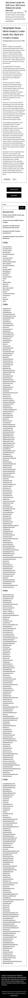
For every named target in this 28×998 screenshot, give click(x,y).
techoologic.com (7, 523)
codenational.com (7, 568)
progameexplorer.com (9, 570)
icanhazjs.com (6, 744)
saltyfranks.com (7, 649)
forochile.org (6, 675)
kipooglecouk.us (7, 733)
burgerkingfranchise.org (9, 840)
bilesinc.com (6, 658)
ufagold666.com (7, 510)
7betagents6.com (8, 408)
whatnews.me (7, 488)
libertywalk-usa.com (8, 596)
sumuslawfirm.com (8, 918)
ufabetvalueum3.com (8, 439)
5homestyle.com (7, 776)
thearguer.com (7, 881)
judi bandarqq (6, 273)
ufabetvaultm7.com (8, 441)
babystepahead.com (8, 942)
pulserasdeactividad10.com (10, 754)
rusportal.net (6, 810)
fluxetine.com (6, 724)
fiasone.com (6, 886)
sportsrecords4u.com (9, 432)
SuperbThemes (14, 995)
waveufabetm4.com (8, 447)
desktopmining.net (8, 757)
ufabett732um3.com (8, 477)
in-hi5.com (6, 802)
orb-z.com (5, 849)
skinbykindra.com (7, 565)
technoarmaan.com (8, 555)
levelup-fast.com (7, 421)
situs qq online (7, 260)
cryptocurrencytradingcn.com (11, 928)
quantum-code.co (7, 486)
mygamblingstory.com (9, 784)
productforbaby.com (8, 847)
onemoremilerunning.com (10, 866)
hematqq (9, 983)
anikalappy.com (7, 454)
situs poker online (8, 258)
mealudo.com (6, 890)
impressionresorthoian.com (10, 913)
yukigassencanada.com (9, 402)
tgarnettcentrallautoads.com (11, 615)
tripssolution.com (7, 398)
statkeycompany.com (8, 639)
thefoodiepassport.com (9, 739)
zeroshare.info (7, 656)
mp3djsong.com (7, 602)
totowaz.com (6, 929)
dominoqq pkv (6, 271)
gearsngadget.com (8, 415)
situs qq (5, 267)
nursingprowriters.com (9, 920)
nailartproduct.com (8, 387)
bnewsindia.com (7, 514)
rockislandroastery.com (9, 572)
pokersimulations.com (9, 424)
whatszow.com (7, 374)
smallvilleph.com (7, 664)
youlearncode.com (8, 364)
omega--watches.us (8, 611)
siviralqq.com (6, 911)
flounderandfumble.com (9, 464)
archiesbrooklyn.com (8, 690)
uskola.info (6, 479)
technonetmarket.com (9, 473)
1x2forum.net (6, 310)
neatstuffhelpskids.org (9, 671)
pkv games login (7, 248)
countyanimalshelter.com (10, 937)
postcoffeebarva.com (8, 836)
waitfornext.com (7, 482)
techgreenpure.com (8, 379)
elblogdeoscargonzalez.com (10, 697)
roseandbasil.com (7, 711)
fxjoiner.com (6, 563)
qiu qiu (4, 297)
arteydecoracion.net (8, 703)
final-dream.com (7, 490)
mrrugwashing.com (8, 901)
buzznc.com (6, 561)
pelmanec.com (7, 789)
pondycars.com (7, 520)
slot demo (5, 286)
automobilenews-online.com (11, 550)
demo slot (5, 284)
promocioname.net (8, 681)
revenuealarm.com (8, 576)
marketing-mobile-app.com (10, 883)
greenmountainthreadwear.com (11, 922)
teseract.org (6, 499)
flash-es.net (6, 905)
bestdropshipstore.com (9, 381)
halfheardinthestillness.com (10, 718)
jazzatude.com (6, 653)
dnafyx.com (6, 357)
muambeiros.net (7, 692)
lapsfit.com (6, 419)
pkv (4, 280)
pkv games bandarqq (8, 254)
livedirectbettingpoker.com (10, 894)
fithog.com (6, 705)
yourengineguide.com (9, 535)
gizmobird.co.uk (7, 600)
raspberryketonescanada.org (11, 525)
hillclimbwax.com (7, 948)
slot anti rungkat (9, 981)
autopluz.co (6, 619)
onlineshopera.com (8, 348)
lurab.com (5, 578)
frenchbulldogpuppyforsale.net (11, 765)
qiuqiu (4, 301)
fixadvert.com (6, 617)
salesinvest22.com (8, 497)
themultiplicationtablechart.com (12, 768)
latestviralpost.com (8, 856)
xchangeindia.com (8, 542)
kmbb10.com (6, 873)
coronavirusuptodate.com (10, 409)
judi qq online (6, 252)
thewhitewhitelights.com (10, 712)
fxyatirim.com (6, 366)
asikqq (4, 278)
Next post (14, 195)
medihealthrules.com (9, 527)
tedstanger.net (7, 475)
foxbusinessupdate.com (9, 896)
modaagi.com (6, 662)
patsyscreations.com (8, 335)
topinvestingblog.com (9, 643)
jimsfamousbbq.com (8, 595)
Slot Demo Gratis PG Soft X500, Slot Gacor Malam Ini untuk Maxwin (15, 6)
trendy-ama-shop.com (9, 501)
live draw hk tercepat (8, 293)
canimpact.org (6, 746)
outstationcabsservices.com (10, 538)
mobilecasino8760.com (9, 725)
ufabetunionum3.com (9, 437)
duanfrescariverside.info (9, 458)
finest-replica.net (7, 492)
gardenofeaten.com (8, 862)
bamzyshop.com (7, 518)
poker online (6, 290)
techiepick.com (7, 516)
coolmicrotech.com (8, 544)
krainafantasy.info (7, 804)
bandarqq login (19, 981)
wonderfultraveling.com (9, 679)
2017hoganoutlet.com (9, 787)
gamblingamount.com (9, 946)
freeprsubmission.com (9, 508)
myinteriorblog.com (8, 512)
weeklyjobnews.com (8, 935)
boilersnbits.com (7, 855)
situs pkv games (7, 247)
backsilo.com (6, 909)
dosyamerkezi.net (8, 632)
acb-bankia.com (7, 903)
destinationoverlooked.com (10, 944)
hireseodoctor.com (8, 417)
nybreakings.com (7, 537)
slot (14, 179)
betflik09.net (6, 342)
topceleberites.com (8, 434)
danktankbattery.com (8, 888)
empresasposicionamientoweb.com (12, 557)
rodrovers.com (7, 396)
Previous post (14, 189)
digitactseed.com (7, 389)
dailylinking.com (7, 355)
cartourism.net (7, 750)
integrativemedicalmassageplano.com (13, 899)
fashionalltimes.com (8, 551)
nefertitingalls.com (8, 333)
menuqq (3, 975)
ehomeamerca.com (8, 376)
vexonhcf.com (6, 623)
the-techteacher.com (8, 548)
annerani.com (6, 651)
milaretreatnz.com (8, 660)
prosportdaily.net (7, 495)
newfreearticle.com (8, 858)
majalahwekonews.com (9, 785)
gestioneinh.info (7, 494)
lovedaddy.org (6, 898)
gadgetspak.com (7, 413)
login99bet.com (7, 312)
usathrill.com (6, 529)
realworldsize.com (8, 843)
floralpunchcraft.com (8, 884)
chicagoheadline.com (8, 318)
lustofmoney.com (7, 954)
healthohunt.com (7, 465)
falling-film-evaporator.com (10, 916)
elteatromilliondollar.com (10, 838)
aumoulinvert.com (8, 737)
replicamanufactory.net (9, 426)
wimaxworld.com (7, 682)
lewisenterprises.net (8, 351)
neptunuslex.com (7, 606)
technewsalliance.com (9, 471)
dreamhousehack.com (9, 546)
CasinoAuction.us (7, 731)
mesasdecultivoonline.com (10, 853)
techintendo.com (7, 378)
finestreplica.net (7, 462)
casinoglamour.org (8, 770)
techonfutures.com (8, 522)
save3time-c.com (7, 621)
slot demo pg (6, 295)
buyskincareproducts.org (9, 763)
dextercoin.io (6, 772)
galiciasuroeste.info (8, 666)
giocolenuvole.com (8, 359)
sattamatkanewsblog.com (10, 926)
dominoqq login (12, 977)
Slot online (7, 179)
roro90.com (6, 798)
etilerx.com (6, 460)
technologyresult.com (9, 370)
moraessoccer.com (8, 673)
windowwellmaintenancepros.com (12, 961)
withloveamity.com (8, 363)
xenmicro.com (6, 346)
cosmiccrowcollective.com (10, 823)
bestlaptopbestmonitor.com (10, 707)
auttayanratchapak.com (9, 834)
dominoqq (5, 299)
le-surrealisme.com (8, 634)
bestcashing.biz (7, 686)
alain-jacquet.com (8, 825)
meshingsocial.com (8, 879)
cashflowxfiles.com (8, 871)
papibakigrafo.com (8, 742)
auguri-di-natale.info (8, 608)
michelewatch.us (7, 610)
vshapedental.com (8, 531)
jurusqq (5, 256)
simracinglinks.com (8, 630)
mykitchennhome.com (9, 735)
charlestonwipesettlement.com (11, 931)
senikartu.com (6, 808)
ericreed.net (6, 722)
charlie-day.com (7, 892)
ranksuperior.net (7, 941)
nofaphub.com (6, 331)
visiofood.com (6, 505)
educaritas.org (7, 338)
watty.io (5, 812)
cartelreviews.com (8, 383)
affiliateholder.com (8, 963)
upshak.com (6, 907)
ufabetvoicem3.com (8, 445)
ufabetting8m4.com (8, 436)
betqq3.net (6, 727)
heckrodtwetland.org (8, 716)
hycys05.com (6, 864)
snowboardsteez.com (9, 868)
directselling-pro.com (9, 574)
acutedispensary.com (8, 924)
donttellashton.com (8, 795)
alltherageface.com (8, 566)
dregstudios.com (7, 669)
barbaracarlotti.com (8, 755)
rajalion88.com (7, 321)
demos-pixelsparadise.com (10, 624)
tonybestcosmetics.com (9, 559)
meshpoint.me (7, 828)
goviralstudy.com (7, 748)
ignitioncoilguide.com (9, 580)
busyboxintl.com (7, 832)
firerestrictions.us (8, 688)
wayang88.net (7, 449)
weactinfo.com (7, 877)
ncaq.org (5, 344)
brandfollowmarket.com (9, 933)
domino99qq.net (7, 791)
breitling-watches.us (8, 613)
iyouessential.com (8, 361)
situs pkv (4, 985)
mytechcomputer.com (9, 581)
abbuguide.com (7, 368)
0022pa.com (6, 654)
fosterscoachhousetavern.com (11, 851)
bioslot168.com (7, 583)
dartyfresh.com (7, 350)
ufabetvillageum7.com (9, 443)
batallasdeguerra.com (9, 668)
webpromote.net (7, 699)
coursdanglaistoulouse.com (10, 604)
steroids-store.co (7, 701)
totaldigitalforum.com (9, 553)
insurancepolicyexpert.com (10, 638)
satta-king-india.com (8, 400)
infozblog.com (6, 694)
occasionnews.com (8, 952)
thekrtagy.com (7, 540)
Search (4, 204)
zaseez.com (6, 327)
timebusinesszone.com (9, 956)
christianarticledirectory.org (10, 774)
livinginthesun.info (8, 813)
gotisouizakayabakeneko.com (11, 827)
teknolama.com (7, 845)
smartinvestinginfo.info (9, 469)
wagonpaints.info (7, 480)
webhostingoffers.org (9, 372)
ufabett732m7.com (8, 503)
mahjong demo (7, 282)
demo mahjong (7, 263)
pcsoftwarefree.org (8, 353)
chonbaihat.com (7, 696)
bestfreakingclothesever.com (11, 914)
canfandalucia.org (7, 533)
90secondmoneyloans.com (10, 393)
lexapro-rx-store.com (9, 761)
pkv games (6, 275)
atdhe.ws (5, 714)
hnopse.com (6, 950)
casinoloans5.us (7, 729)
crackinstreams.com (8, 411)
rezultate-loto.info (8, 428)
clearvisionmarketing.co (9, 484)
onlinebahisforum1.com (9, 316)
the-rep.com (6, 647)
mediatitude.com (7, 626)
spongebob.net (7, 830)
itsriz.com (5, 815)
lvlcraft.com (6, 391)
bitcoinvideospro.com (9, 821)
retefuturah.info (7, 467)
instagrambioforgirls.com (10, 870)
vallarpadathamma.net (9, 841)
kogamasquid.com (8, 767)
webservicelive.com (8, 587)
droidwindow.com (8, 507)
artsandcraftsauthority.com (10, 585)
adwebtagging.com (8, 939)
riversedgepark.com (8, 325)
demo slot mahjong (8, 288)
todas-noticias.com (8, 806)
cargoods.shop (7, 817)
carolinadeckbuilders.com (10, 641)
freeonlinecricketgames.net (10, 684)
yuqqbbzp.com (7, 406)
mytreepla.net (7, 422)
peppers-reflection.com (9, 957)
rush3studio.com (7, 797)
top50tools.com (7, 645)
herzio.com (6, 800)
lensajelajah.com (7, 340)
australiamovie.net (8, 598)
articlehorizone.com (8, 404)
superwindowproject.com (10, 740)
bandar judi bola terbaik (9, 262)
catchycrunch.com (7, 329)
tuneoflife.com (7, 959)
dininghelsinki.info (8, 456)
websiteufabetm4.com (9, 451)
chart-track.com (7, 677)
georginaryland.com (8, 709)
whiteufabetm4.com (8, 452)
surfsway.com (6, 385)
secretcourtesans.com (9, 314)
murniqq (3, 983)
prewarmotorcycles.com (9, 628)
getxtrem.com (6, 875)
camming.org (6, 320)
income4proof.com (8, 336)
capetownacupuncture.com (10, 819)
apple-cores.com (7, 752)
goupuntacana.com (8, 323)
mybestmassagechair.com (10, 720)
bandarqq (19, 975)
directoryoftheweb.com (9, 793)
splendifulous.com (8, 430)
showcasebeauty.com (9, 636)
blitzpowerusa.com (8, 860)
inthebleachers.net (8, 759)
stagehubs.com (7, 308)
